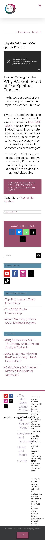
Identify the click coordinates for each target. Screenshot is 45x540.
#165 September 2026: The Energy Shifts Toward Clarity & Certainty (22, 343)
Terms (22, 461)
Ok (22, 535)
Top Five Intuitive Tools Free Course (20, 301)
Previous (24, 32)
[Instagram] (23, 273)
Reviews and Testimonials (22, 437)
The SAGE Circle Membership (16, 311)
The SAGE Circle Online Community (22, 403)
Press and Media (22, 451)
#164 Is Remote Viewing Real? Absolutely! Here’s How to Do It (21, 357)
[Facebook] (15, 273)
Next (35, 32)
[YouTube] (7, 273)
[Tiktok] (7, 281)
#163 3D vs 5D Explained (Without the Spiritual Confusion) (21, 371)
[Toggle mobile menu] (40, 5)
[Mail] (31, 273)
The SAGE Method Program (22, 422)
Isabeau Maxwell (11, 212)
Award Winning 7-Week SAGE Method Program (20, 321)
